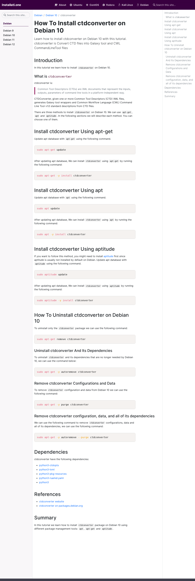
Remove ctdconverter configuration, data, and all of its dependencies (179, 80)
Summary (170, 96)
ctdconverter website (51, 501)
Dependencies (173, 87)
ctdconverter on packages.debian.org (61, 505)
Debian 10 (51, 15)
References (171, 91)
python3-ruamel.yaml (51, 478)
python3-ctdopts (49, 465)
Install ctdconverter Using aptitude (176, 39)
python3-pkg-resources (53, 473)
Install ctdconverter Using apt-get (176, 23)
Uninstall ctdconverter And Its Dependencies (178, 58)
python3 (44, 482)
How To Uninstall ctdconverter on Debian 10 (178, 49)
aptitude (108, 256)
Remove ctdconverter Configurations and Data (178, 68)
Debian (38, 15)
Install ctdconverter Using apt (176, 31)
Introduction (171, 12)
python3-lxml (47, 469)
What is (178, 17)
